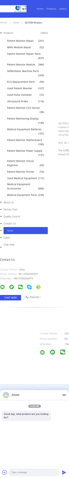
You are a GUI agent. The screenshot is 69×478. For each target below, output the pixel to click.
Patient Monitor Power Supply (25, 153)
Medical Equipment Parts (25, 195)
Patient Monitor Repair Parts (25, 56)
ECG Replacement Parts (25, 81)
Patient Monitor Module (25, 64)
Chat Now (9, 244)
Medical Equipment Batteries (25, 131)
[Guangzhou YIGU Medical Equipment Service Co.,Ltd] (44, 353)
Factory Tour (10, 209)
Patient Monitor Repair (25, 40)
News (10, 230)
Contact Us (10, 223)
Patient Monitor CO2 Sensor (25, 110)
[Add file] (4, 472)
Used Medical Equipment (25, 178)
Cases (7, 237)
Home (40, 8)
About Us (9, 202)
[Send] (64, 472)
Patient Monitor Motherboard (25, 142)
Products (51, 8)
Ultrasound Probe (25, 101)
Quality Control (12, 216)
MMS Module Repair (25, 47)
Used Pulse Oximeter (25, 94)
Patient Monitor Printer (25, 171)
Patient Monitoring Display (25, 120)
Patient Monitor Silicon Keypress (25, 163)
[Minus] (64, 395)
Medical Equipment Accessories (25, 186)
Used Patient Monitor (25, 88)
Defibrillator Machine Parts (25, 73)
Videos (63, 8)
